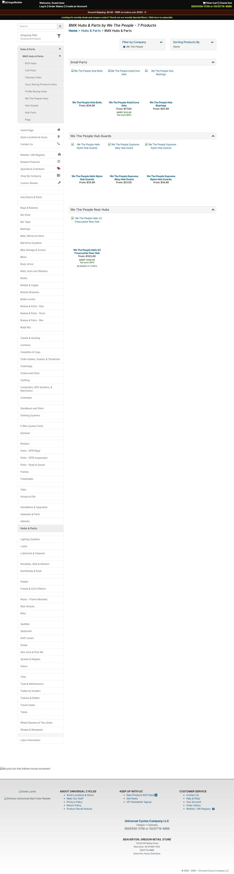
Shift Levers (27, 638)
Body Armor (27, 264)
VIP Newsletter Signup (139, 801)
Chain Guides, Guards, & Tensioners (40, 359)
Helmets (24, 521)
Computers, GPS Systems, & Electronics (36, 389)
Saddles (24, 623)
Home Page (26, 130)
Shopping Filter (28, 35)
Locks (23, 546)
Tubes (23, 711)
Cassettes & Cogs (30, 352)
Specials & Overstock (32, 168)
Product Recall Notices (79, 808)
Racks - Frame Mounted (33, 599)
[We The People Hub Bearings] (161, 85)
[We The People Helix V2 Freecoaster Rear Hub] (87, 232)
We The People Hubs (36, 98)
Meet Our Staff (75, 798)
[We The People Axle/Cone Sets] (124, 85)
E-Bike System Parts (31, 425)
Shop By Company (30, 175)
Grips (23, 489)
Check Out (225, 2)
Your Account (193, 801)
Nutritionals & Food (30, 570)
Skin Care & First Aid (31, 652)
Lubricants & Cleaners (32, 553)
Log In (43, 6)
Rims (23, 613)
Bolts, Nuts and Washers (34, 271)
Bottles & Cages (29, 285)
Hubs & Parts (28, 528)
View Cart (212, 2)
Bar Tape (25, 221)
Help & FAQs (193, 798)
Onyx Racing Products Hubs (41, 84)
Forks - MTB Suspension (33, 457)
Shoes (23, 645)
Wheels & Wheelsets (31, 729)
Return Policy (74, 805)
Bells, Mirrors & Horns (32, 235)
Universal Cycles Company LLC (147, 821)
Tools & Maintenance (32, 683)
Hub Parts (30, 112)
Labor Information (30, 740)
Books (23, 278)
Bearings (25, 228)
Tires (23, 676)
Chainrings (26, 366)
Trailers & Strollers (30, 690)
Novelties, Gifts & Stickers (34, 563)
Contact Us (26, 144)
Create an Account (76, 6)
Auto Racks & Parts (31, 197)
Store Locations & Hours (33, 137)
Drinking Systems (30, 415)
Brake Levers (27, 299)
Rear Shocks (27, 606)
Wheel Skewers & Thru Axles (36, 722)
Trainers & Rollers (30, 697)
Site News (132, 798)
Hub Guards (31, 105)
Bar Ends (25, 214)
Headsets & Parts (30, 514)
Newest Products (30, 161)
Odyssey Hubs (33, 77)
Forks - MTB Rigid (30, 450)
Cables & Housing (30, 337)
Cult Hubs (30, 70)
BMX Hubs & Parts (118, 30)
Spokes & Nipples (30, 659)
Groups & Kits (27, 496)
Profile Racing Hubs (36, 91)
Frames (24, 471)
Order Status (55, 6)
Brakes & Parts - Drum (32, 313)
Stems (23, 666)
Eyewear (25, 433)
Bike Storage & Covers (33, 249)
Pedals (24, 581)
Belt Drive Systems (30, 242)
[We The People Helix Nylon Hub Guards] (87, 159)
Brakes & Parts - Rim (31, 320)
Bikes (23, 256)
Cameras (25, 344)
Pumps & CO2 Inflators (33, 588)
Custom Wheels (29, 183)
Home (73, 30)
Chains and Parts (29, 373)
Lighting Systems (30, 539)
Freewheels (26, 478)
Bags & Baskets (29, 207)
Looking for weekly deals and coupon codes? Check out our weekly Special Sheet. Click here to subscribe (117, 17)
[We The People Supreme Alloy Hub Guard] (124, 159)
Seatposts (26, 631)
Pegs (28, 119)
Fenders (24, 443)
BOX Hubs (30, 63)
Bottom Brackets (29, 292)
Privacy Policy (74, 801)
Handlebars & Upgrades (33, 507)
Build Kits (25, 327)
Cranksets (26, 397)
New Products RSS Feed (140, 795)
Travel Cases (27, 704)
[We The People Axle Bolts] (87, 85)
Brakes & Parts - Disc (32, 306)
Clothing (25, 380)
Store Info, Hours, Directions (147, 853)
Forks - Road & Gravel (32, 464)
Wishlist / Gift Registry (32, 154)
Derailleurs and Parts (32, 408)
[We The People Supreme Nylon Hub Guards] (161, 159)
